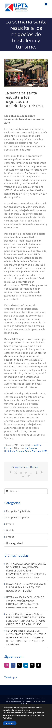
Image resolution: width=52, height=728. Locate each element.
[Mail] (32, 665)
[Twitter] (19, 665)
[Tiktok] (38, 665)
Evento (10, 524)
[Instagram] (6, 665)
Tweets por (10, 677)
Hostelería (9, 451)
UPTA (44, 451)
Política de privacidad (35, 701)
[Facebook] (13, 665)
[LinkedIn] (25, 665)
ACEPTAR (10, 723)
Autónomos (31, 448)
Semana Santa (23, 451)
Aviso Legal (26, 704)
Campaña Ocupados (17, 517)
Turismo (36, 451)
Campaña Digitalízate (18, 511)
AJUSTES (7, 718)
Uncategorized (14, 543)
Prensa (7, 448)
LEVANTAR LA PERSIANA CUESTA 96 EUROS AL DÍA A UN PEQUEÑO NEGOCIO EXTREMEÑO (26, 587)
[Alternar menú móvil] (46, 4)
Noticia (37, 445)
